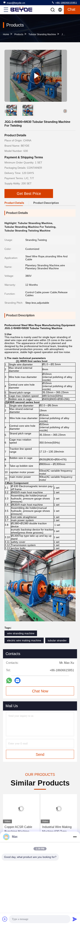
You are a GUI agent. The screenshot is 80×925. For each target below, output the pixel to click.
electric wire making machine (24, 640)
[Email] (17, 680)
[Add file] (4, 919)
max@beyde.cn (16, 2)
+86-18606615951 (66, 2)
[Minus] (75, 837)
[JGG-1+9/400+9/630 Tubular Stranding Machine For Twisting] (35, 76)
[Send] (75, 919)
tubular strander (57, 640)
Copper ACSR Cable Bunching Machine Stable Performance (18, 829)
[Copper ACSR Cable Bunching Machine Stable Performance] (21, 808)
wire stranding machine (20, 633)
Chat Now (40, 691)
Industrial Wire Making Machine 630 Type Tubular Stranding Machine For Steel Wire (57, 829)
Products (18, 34)
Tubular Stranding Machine (42, 34)
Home (6, 34)
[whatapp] (9, 680)
